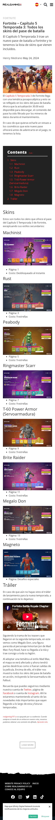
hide (30, 153)
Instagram (33, 693)
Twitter (28, 689)
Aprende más (42, 722)
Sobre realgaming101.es (18, 786)
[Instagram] (20, 797)
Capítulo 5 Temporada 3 (18, 95)
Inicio (35, 783)
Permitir (33, 816)
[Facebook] (13, 797)
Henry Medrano (12, 58)
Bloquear (45, 816)
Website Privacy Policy (17, 783)
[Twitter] (27, 797)
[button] (45, 4)
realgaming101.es (10, 716)
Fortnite (9, 18)
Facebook (8, 693)
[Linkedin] (35, 797)
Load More (28, 744)
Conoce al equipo (15, 789)
